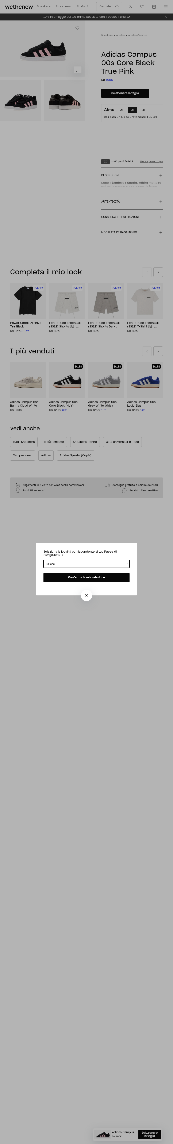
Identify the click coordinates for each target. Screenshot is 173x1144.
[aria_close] (86, 595)
